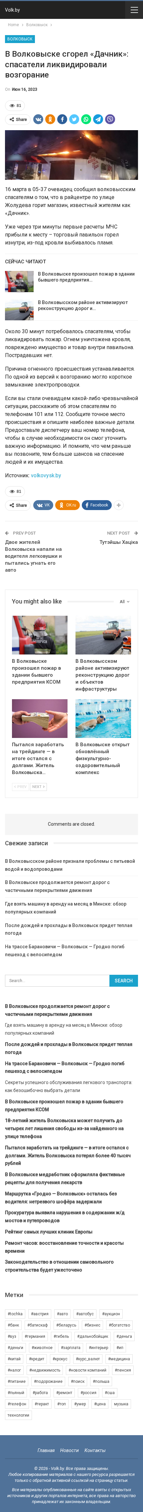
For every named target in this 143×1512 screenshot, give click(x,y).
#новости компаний (87, 1370)
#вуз (12, 1336)
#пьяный (16, 1392)
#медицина (119, 1359)
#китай (14, 1359)
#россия (88, 1392)
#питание (17, 1381)
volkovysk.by (46, 475)
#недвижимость (44, 1370)
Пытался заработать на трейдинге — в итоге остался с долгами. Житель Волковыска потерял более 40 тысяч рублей (68, 1155)
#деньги (15, 1347)
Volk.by (12, 10)
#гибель (61, 1336)
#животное (42, 1347)
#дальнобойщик (92, 1336)
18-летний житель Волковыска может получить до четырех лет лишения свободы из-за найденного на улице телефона (64, 1128)
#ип (119, 1347)
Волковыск (20, 39)
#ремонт (64, 1392)
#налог (14, 1370)
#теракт (42, 1404)
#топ (61, 1404)
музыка (121, 1404)
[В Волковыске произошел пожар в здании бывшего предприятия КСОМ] (19, 281)
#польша (101, 1381)
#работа (40, 1392)
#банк (13, 1325)
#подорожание (48, 1381)
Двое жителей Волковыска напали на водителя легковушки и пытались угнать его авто (33, 556)
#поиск (77, 1381)
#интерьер (98, 1347)
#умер (80, 1404)
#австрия (40, 1314)
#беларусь (66, 1325)
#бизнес (92, 1325)
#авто (62, 1314)
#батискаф (37, 1325)
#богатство (119, 1325)
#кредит (36, 1359)
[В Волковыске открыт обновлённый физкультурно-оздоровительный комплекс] (103, 718)
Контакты (95, 1450)
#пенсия (123, 1370)
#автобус (85, 1314)
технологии (18, 1415)
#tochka (15, 1314)
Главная (46, 1450)
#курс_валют (88, 1359)
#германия (35, 1336)
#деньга (124, 1336)
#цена (100, 1404)
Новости (69, 1450)
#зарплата (70, 1347)
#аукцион (111, 1314)
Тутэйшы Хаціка (118, 542)
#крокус (60, 1359)
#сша (110, 1392)
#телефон (17, 1404)
